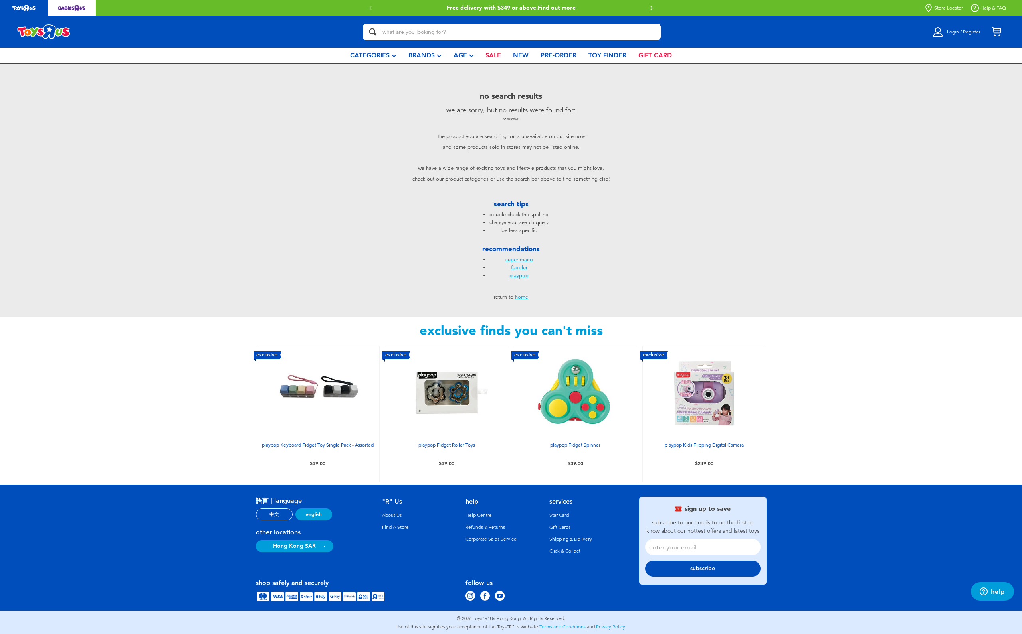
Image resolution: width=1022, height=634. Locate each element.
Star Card (559, 515)
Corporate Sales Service (491, 539)
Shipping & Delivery (570, 539)
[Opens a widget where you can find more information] (992, 592)
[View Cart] (996, 31)
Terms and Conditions (562, 627)
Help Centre (478, 515)
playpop (519, 275)
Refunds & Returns (485, 527)
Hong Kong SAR (294, 546)
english (314, 514)
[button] (651, 8)
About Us (392, 515)
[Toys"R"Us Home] (44, 31)
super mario (519, 259)
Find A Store (395, 527)
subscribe (702, 568)
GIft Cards (559, 527)
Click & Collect (564, 551)
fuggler (519, 267)
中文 (274, 514)
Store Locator (948, 8)
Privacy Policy (610, 627)
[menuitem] (373, 55)
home (521, 296)
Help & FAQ (993, 8)
